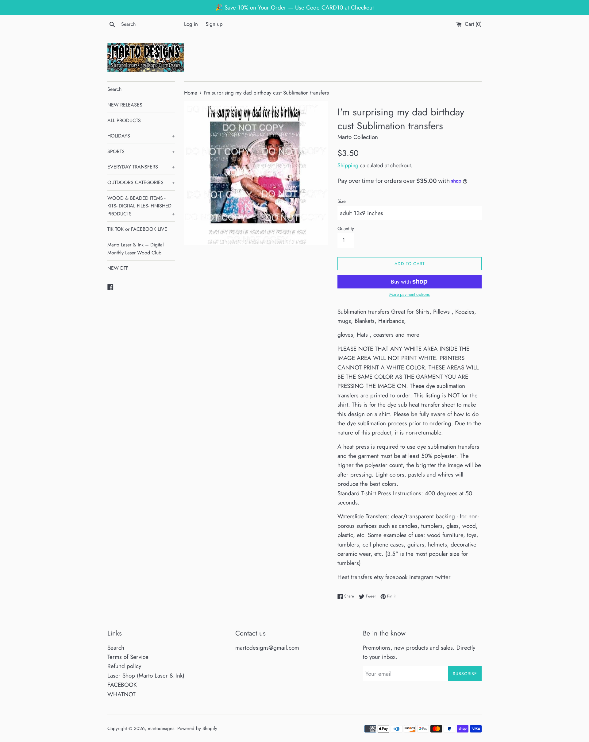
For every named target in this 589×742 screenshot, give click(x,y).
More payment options (409, 294)
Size (341, 201)
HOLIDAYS (141, 135)
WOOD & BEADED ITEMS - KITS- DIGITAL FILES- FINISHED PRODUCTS (141, 206)
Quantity (345, 228)
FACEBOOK (122, 685)
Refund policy (124, 666)
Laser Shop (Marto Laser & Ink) (145, 675)
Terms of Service (127, 657)
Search (114, 89)
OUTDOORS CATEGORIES (141, 182)
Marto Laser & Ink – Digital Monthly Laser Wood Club (135, 248)
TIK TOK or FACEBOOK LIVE (137, 229)
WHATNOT (121, 694)
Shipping (347, 165)
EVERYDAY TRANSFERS (141, 166)
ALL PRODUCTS (124, 120)
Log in (191, 24)
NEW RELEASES (124, 104)
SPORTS (141, 151)
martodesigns (161, 728)
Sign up (214, 24)
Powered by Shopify (197, 728)
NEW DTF (117, 268)
